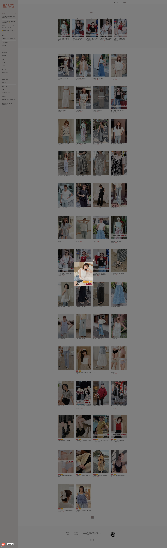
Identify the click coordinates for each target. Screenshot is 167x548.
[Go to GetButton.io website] (3, 546)
